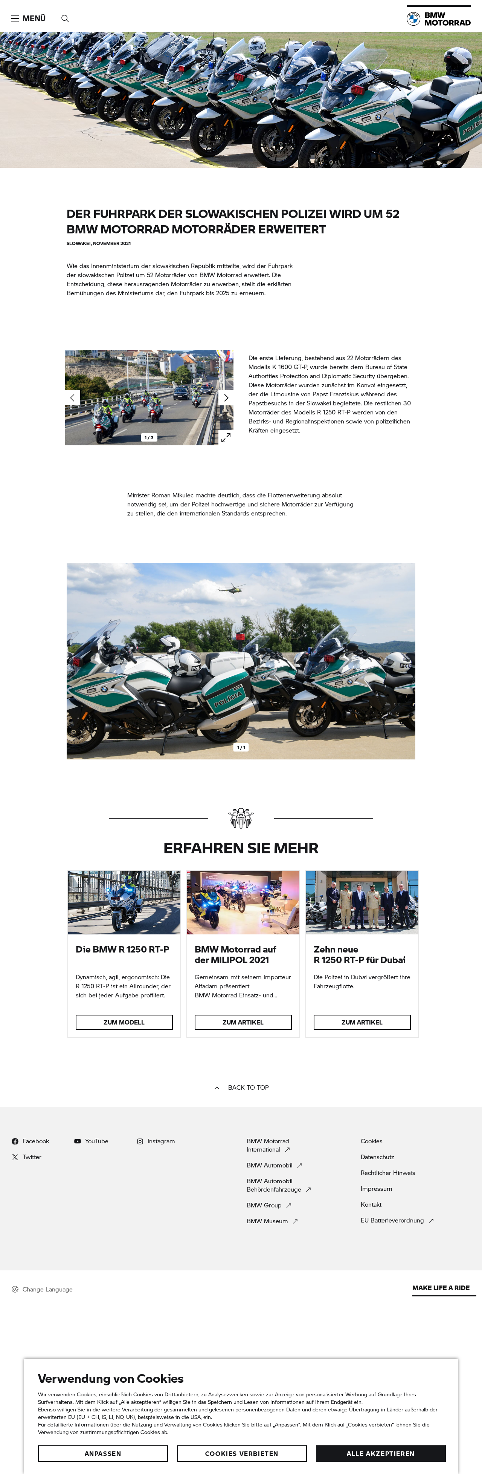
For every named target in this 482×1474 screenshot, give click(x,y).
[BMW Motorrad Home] (439, 19)
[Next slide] (225, 397)
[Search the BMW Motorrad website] (65, 16)
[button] (28, 18)
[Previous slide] (74, 661)
